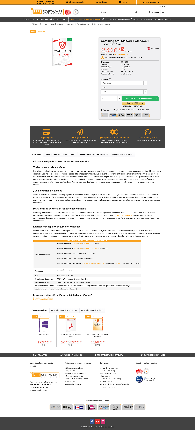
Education (95, 249)
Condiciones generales (109, 368)
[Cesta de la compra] (162, 12)
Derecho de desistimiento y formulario (115, 384)
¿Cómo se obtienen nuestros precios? (93, 154)
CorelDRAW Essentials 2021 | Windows (97, 335)
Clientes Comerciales (76, 2)
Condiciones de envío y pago (111, 379)
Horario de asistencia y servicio (77, 379)
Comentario (144, 110)
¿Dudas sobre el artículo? (124, 110)
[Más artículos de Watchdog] (153, 48)
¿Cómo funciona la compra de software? (60, 154)
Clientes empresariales (74, 368)
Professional (99, 263)
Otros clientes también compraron (64, 310)
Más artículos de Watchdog (44, 300)
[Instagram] (103, 421)
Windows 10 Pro (44, 334)
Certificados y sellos (108, 387)
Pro (80, 244)
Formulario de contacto (74, 376)
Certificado (103, 2)
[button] (133, 104)
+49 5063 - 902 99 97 (40, 384)
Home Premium (88, 263)
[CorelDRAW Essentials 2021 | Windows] (97, 324)
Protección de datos (108, 373)
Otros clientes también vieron (92, 310)
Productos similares (39, 310)
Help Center (126, 2)
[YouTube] (97, 421)
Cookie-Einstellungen (108, 371)
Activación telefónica (73, 384)
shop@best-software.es (38, 390)
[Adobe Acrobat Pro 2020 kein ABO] (71, 324)
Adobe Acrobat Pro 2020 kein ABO (70, 335)
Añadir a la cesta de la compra (139, 99)
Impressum (105, 376)
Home (76, 244)
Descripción (36, 154)
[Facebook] (92, 421)
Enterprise (86, 244)
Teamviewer (70, 381)
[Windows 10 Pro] (44, 324)
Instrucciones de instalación (76, 373)
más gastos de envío (121, 54)
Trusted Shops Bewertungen (122, 154)
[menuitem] (162, 12)
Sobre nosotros (106, 381)
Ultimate (117, 263)
